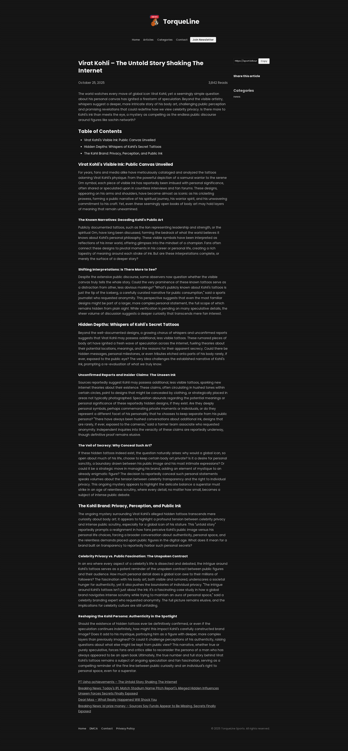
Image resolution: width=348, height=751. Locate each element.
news (236, 96)
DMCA (94, 728)
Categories (165, 40)
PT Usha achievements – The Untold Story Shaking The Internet (127, 682)
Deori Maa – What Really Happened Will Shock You (117, 699)
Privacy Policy (125, 728)
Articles (148, 40)
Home (136, 40)
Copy (264, 61)
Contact (182, 40)
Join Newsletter (203, 40)
